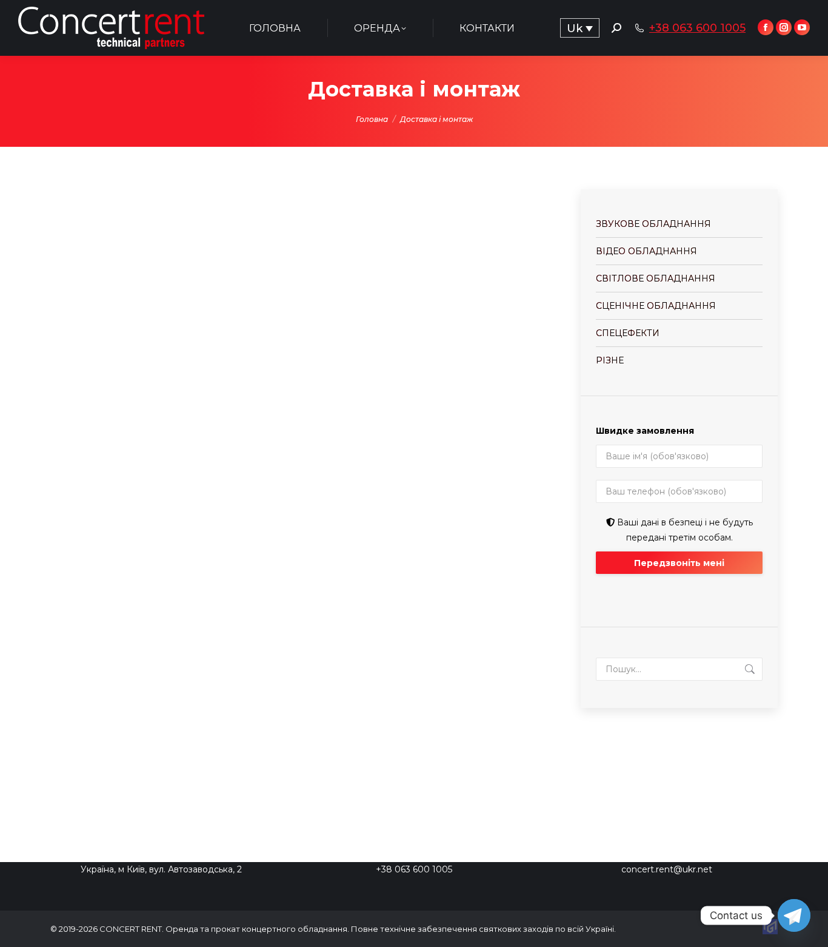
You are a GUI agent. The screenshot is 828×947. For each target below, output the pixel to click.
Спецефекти (627, 333)
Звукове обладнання (653, 223)
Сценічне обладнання (656, 305)
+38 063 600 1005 (697, 28)
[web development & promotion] (770, 931)
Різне (610, 360)
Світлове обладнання (655, 278)
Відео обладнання (646, 251)
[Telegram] (794, 915)
